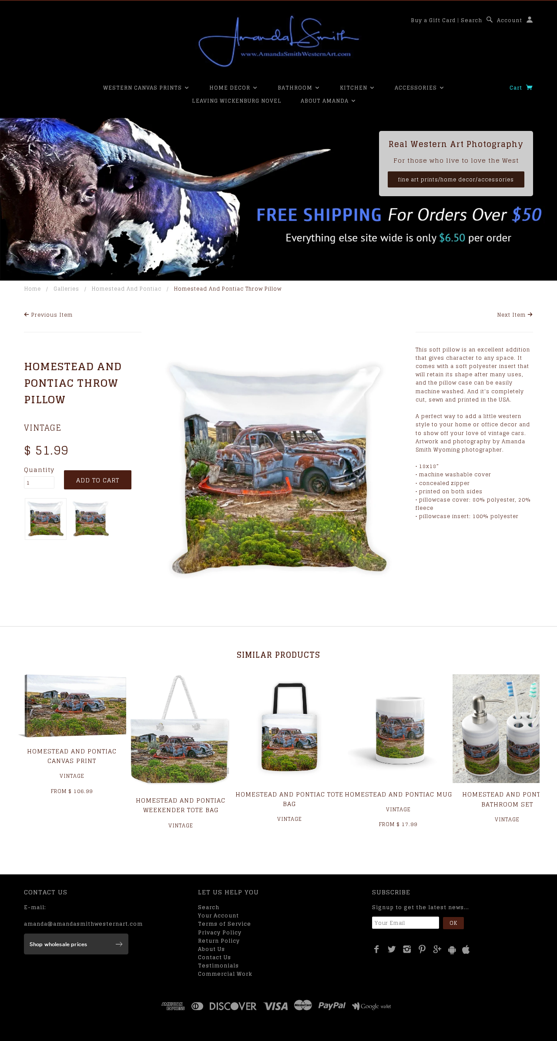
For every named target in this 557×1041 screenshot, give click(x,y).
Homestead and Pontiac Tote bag (289, 799)
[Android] (452, 949)
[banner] (278, 41)
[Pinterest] (422, 949)
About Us (211, 949)
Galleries (66, 288)
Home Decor (230, 87)
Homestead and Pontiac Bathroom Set (507, 799)
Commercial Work (225, 973)
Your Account (218, 915)
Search (471, 20)
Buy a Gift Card (433, 20)
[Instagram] (407, 949)
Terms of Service (224, 923)
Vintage (42, 428)
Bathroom (296, 87)
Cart (517, 87)
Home (32, 288)
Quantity (39, 470)
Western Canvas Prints (143, 87)
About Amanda (325, 100)
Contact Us (214, 957)
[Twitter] (391, 949)
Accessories (417, 87)
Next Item (512, 315)
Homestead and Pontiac (126, 288)
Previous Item (51, 315)
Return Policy (219, 940)
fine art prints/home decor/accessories (456, 179)
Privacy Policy (220, 932)
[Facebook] (376, 949)
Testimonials (218, 965)
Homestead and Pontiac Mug (398, 794)
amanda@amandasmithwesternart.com (83, 923)
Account (509, 20)
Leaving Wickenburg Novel (237, 100)
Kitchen (354, 87)
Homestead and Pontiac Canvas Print (72, 756)
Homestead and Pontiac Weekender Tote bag (180, 805)
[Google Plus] (437, 949)
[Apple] (466, 949)
